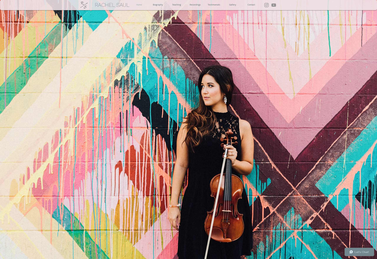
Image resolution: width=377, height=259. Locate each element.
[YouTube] (274, 5)
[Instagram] (266, 5)
